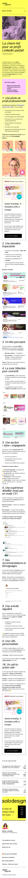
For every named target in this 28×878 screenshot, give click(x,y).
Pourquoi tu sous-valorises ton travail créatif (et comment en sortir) (10, 791)
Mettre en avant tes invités (13, 85)
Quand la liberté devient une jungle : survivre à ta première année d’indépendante (10, 782)
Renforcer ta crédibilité (12, 91)
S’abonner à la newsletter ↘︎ (22, 812)
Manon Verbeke (6, 11)
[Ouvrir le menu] (25, 11)
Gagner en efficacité (12, 90)
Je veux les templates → (13, 236)
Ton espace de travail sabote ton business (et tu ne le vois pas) (11, 767)
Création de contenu (7, 53)
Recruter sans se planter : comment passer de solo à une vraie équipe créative (10, 774)
